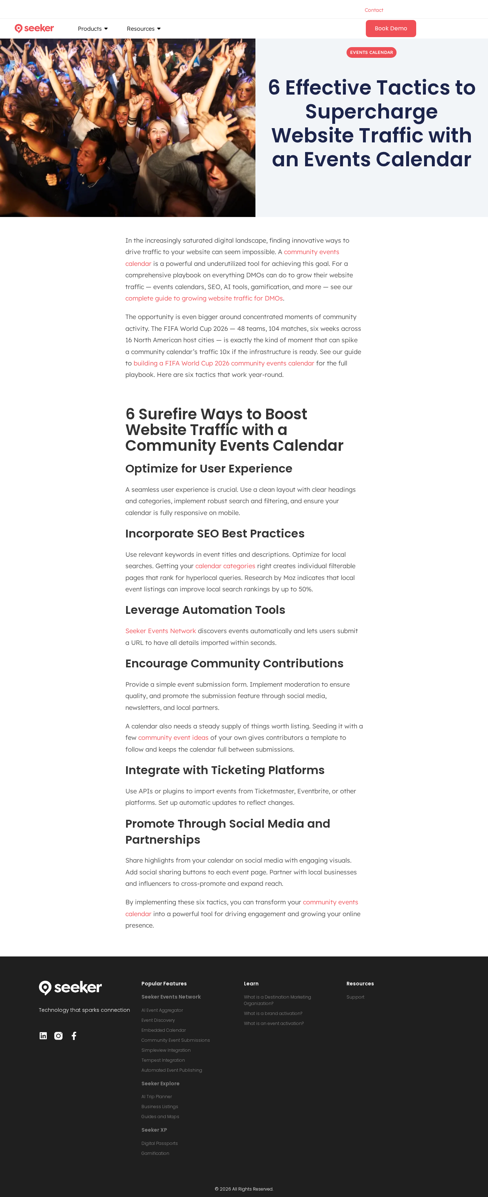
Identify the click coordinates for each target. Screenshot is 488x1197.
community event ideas (173, 737)
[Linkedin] (43, 1036)
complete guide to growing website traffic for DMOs (204, 298)
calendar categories (225, 566)
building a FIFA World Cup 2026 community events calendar (224, 363)
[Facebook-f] (74, 1036)
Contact (374, 10)
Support (355, 997)
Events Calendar (371, 52)
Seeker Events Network (160, 631)
